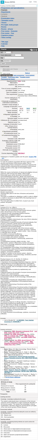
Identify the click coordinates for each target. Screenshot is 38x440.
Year (2, 60)
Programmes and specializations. (13, 8)
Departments (5, 12)
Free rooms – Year (7, 33)
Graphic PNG (32, 156)
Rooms (3, 27)
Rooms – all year (7, 29)
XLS (3, 158)
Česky (35, 1)
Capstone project (7, 35)
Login (30, 1)
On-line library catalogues (13, 377)
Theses (3, 22)
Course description (6, 75)
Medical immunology (29, 73)
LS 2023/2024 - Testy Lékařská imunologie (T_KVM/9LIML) (19, 321)
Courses (4, 10)
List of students (30, 75)
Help (3, 46)
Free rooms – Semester (9, 31)
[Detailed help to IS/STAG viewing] (36, 50)
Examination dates (7, 18)
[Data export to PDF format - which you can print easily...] (31, 50)
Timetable (4, 77)
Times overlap (6, 37)
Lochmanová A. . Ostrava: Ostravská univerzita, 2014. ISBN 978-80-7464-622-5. (20, 358)
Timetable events (7, 20)
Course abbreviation (6, 55)
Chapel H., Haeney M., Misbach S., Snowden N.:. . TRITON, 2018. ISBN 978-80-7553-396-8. (20, 371)
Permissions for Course (8, 79)
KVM (19, 81)
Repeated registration (11, 114)
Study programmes (18, 75)
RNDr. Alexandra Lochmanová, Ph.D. (22, 331)
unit (2, 52)
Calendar (4, 44)
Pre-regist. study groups (9, 25)
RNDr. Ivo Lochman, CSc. (11, 335)
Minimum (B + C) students (9, 120)
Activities (4, 318)
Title (2, 58)
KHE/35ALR (21, 153)
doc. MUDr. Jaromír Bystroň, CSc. (20, 334)
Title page (4, 42)
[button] (2, 2)
